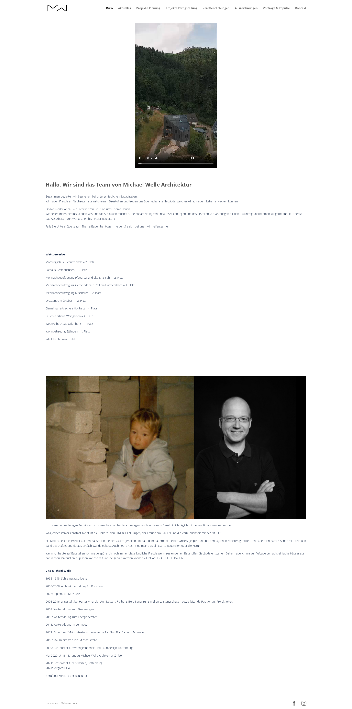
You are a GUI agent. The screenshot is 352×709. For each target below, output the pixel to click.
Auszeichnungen (246, 8)
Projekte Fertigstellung (181, 8)
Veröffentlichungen (216, 8)
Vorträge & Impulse (276, 8)
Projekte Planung (148, 8)
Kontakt (300, 8)
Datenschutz (69, 703)
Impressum (53, 703)
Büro (109, 8)
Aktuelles (124, 8)
